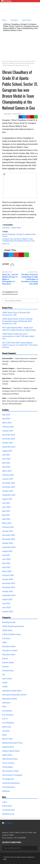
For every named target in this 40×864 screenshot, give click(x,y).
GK (3, 675)
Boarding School (8, 622)
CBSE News (7, 630)
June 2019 (6, 607)
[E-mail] (28, 117)
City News (6, 228)
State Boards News (9, 759)
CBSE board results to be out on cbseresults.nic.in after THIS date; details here (18, 336)
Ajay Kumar (6, 378)
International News (9, 699)
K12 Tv (5, 719)
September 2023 (8, 447)
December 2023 (8, 435)
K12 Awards (7, 711)
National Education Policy (12, 743)
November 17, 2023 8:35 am (12, 114)
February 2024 (8, 427)
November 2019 (8, 587)
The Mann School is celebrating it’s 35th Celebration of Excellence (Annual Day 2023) (29, 279)
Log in (4, 802)
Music (4, 735)
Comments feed (8, 810)
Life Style (6, 731)
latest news (6, 727)
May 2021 (6, 515)
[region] (20, 11)
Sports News (16, 228)
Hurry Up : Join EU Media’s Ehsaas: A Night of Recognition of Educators (10, 279)
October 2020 (7, 543)
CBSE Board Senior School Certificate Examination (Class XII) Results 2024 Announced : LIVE (17, 321)
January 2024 (7, 431)
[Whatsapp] (36, 117)
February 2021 (8, 527)
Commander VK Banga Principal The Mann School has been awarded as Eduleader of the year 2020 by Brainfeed (19, 401)
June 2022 (6, 507)
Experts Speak (8, 662)
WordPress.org (8, 814)
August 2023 (7, 451)
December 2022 (8, 483)
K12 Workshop (8, 723)
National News (8, 747)
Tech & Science (8, 763)
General (5, 666)
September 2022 (8, 495)
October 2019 (7, 591)
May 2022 (6, 511)
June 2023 (6, 459)
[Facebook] (20, 117)
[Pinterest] (32, 117)
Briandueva (6, 388)
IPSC (4, 707)
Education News (8, 654)
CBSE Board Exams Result (13, 626)
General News (8, 671)
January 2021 (7, 531)
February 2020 (8, 575)
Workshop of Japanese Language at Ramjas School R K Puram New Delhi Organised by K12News (19, 391)
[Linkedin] (19, 827)
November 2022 (8, 487)
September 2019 (8, 595)
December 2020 (8, 535)
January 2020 (7, 579)
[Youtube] (15, 827)
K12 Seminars (7, 715)
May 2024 (6, 415)
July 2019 (6, 603)
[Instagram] (11, 827)
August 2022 (7, 499)
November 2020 (8, 539)
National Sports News (10, 751)
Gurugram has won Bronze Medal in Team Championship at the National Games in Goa (18, 240)
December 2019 (8, 583)
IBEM (5, 859)
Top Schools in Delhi (10, 771)
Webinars (6, 791)
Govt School (7, 679)
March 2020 (7, 571)
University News (8, 787)
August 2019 (7, 599)
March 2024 (7, 423)
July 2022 (6, 503)
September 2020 (8, 547)
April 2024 (6, 419)
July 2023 (6, 455)
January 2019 (7, 612)
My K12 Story (7, 739)
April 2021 (6, 519)
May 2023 (6, 463)
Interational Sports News (12, 691)
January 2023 (7, 479)
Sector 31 (5, 244)
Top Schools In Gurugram (12, 775)
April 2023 (6, 467)
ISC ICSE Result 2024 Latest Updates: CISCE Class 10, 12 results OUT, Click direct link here (19, 345)
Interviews (6, 703)
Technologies (7, 767)
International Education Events (14, 695)
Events (5, 659)
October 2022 (7, 491)
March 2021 (7, 523)
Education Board (8, 646)
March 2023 (7, 471)
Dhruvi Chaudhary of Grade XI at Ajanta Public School (19, 235)
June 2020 (6, 559)
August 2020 (7, 551)
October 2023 (7, 443)
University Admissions (11, 783)
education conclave (10, 650)
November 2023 (8, 439)
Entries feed (7, 806)
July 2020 (6, 555)
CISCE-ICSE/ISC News (11, 634)
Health (4, 683)
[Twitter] (24, 117)
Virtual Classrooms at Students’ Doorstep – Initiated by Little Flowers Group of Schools (19, 361)
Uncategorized (8, 779)
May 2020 (6, 563)
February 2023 (8, 475)
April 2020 (6, 567)
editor (4, 642)
